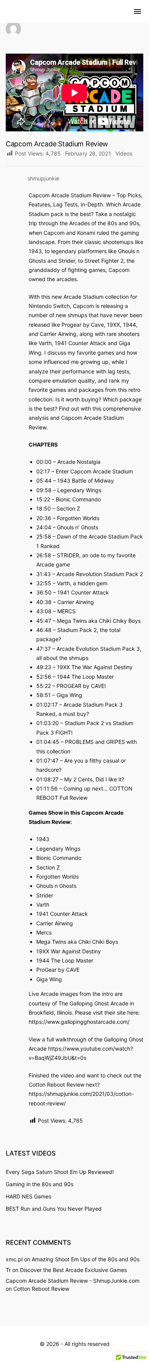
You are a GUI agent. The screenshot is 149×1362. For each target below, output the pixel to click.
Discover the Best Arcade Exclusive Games (73, 1270)
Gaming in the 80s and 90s (39, 1184)
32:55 (43, 583)
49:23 (43, 667)
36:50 (44, 592)
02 (47, 704)
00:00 (44, 461)
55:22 (43, 686)
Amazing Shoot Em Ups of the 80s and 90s (85, 1259)
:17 (54, 704)
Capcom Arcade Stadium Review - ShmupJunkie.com (72, 1280)
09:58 (44, 490)
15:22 (43, 499)
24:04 (43, 527)
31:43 (43, 574)
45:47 (43, 620)
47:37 (43, 648)
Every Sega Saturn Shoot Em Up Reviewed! (60, 1172)
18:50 (43, 508)
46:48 (44, 630)
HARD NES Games (28, 1196)
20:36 (43, 518)
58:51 (43, 695)
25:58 (43, 536)
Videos (124, 153)
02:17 (43, 471)
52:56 (43, 676)
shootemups (118, 242)
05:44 (44, 480)
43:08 (44, 611)
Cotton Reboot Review (41, 1288)
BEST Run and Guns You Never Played (54, 1208)
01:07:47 (47, 760)
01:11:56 (47, 788)
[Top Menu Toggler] (137, 11)
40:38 (44, 602)
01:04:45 (47, 741)
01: (40, 704)
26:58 (43, 555)
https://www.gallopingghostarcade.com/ (79, 1021)
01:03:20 (47, 723)
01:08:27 (47, 779)
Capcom (119, 270)
